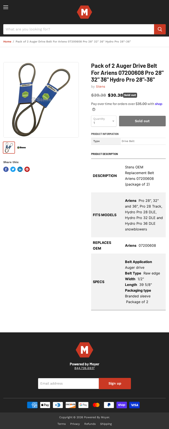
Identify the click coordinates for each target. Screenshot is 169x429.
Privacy (75, 423)
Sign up (114, 383)
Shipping (106, 423)
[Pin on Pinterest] (27, 169)
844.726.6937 (84, 368)
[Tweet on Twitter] (13, 169)
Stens (100, 86)
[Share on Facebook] (6, 169)
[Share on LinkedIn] (20, 169)
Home (7, 41)
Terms (61, 423)
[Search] (160, 29)
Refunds (90, 423)
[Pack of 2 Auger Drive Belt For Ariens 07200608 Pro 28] (41, 100)
